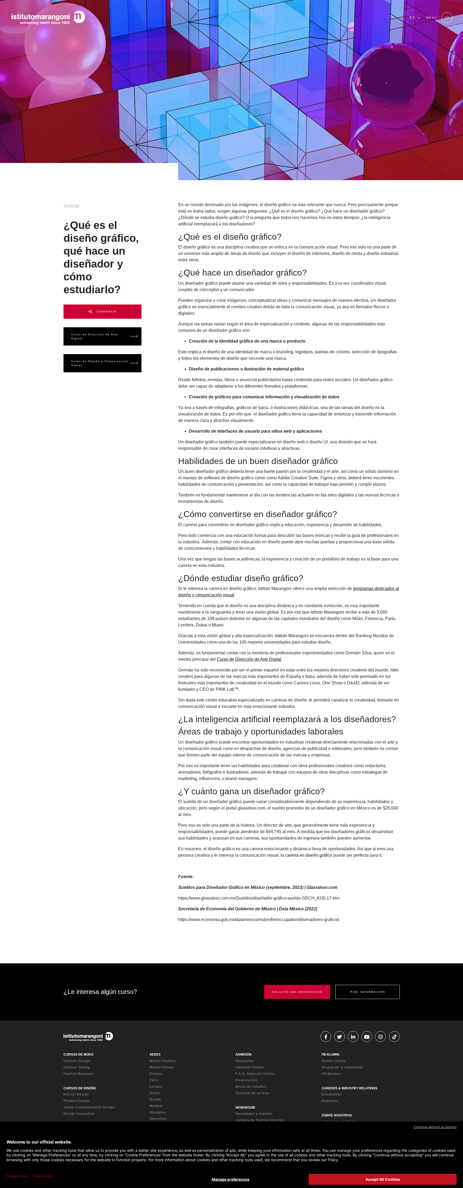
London (156, 1087)
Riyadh (156, 1099)
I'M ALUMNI (330, 1054)
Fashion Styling (77, 1067)
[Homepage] (48, 18)
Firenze (156, 1074)
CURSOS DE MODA (79, 1054)
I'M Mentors (331, 1074)
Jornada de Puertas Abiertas (260, 1120)
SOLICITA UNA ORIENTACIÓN (297, 991)
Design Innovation (79, 1114)
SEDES (155, 1054)
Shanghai (158, 1112)
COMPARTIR (106, 311)
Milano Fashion (163, 1061)
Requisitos (245, 1061)
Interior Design (76, 1094)
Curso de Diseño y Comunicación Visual (99, 363)
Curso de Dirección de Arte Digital (94, 336)
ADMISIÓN (244, 1054)
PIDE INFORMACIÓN (367, 991)
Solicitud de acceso (252, 1093)
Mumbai (156, 1106)
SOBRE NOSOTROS (337, 1115)
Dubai (155, 1093)
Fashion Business (79, 1074)
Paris (154, 1080)
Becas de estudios (251, 1087)
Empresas (330, 1101)
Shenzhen (158, 1119)
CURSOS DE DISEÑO (80, 1088)
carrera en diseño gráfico (308, 855)
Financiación (246, 1080)
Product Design (77, 1101)
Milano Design (162, 1067)
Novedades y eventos (254, 1114)
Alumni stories (334, 1061)
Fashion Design (77, 1061)
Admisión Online (250, 1067)
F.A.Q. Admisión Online (255, 1074)
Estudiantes (332, 1094)
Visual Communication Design (89, 1107)
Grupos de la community (342, 1067)
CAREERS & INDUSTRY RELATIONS (349, 1088)
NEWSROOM (245, 1107)
